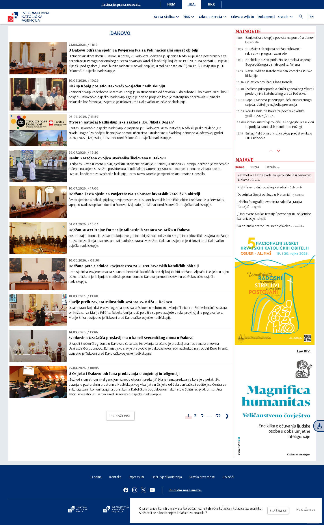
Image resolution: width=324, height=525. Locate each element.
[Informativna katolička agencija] (116, 509)
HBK (187, 16)
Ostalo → (272, 167)
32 (218, 416)
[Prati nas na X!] (143, 490)
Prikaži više (120, 415)
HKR (211, 4)
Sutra (255, 167)
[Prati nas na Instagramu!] (134, 490)
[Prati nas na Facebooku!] (125, 490)
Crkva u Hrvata (210, 16)
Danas (239, 167)
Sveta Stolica (164, 16)
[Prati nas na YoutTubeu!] (152, 490)
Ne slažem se (305, 509)
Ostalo (283, 16)
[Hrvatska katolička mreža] (78, 509)
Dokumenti (266, 16)
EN (312, 16)
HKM (171, 4)
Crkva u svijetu (242, 16)
